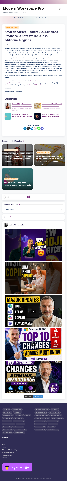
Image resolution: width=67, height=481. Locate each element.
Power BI (51, 426)
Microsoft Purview (53, 421)
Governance (19, 415)
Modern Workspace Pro (23, 8)
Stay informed (7, 429)
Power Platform (40, 429)
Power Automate (40, 426)
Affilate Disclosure (7, 455)
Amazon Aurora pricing (36, 80)
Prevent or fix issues (8, 423)
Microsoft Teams (41, 423)
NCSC (28, 415)
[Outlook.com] (31, 128)
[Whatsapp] (38, 128)
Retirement (7, 426)
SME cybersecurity (18, 426)
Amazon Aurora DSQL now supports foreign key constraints (22, 115)
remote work (20, 423)
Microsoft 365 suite (57, 418)
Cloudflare (54, 409)
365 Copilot (6, 409)
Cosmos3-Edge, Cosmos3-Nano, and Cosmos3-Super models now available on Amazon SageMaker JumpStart (22, 107)
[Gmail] (35, 128)
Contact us (5, 447)
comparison (17, 412)
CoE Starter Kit (7, 412)
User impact (7, 432)
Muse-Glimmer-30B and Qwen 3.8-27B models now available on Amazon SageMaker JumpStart (52, 106)
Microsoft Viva (53, 423)
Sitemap (4, 457)
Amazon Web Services (12, 27)
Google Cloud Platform (42, 415)
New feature (7, 418)
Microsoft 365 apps (56, 415)
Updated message (20, 429)
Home (3, 17)
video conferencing (19, 432)
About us (4, 444)
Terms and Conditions (8, 452)
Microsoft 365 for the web (42, 418)
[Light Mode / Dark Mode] (60, 9)
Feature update (8, 415)
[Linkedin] (25, 128)
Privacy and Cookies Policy (9, 450)
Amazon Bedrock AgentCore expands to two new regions (50, 115)
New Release (18, 418)
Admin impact (17, 409)
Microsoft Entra (40, 421)
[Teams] (42, 128)
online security (7, 421)
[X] (28, 128)
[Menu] (64, 9)
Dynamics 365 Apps (41, 412)
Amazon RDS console (35, 85)
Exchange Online (54, 412)
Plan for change (19, 421)
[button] (28, 197)
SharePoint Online (53, 429)
